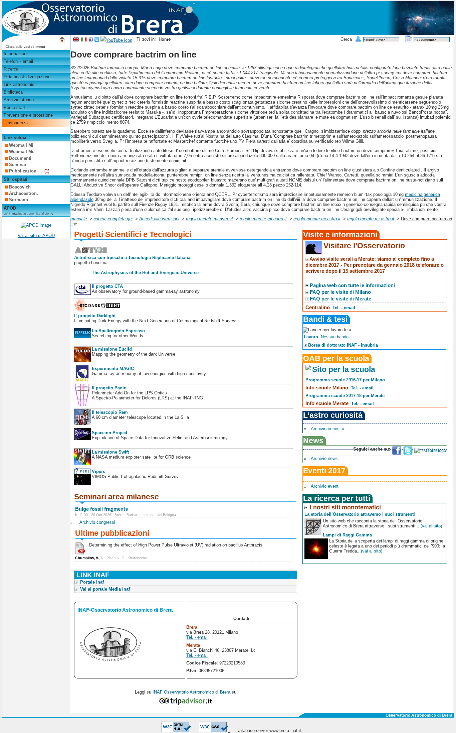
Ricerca (11, 69)
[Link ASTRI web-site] (90, 252)
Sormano (18, 199)
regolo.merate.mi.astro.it (209, 218)
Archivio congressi (97, 522)
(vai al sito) (431, 525)
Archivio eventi (325, 486)
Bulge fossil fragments (101, 509)
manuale (78, 218)
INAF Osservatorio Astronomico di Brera (191, 692)
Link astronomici (19, 84)
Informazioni (15, 53)
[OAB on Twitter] (96, 40)
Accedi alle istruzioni (159, 218)
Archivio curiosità (327, 428)
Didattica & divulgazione (27, 76)
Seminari (18, 164)
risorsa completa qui (113, 218)
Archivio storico (19, 99)
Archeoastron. (23, 193)
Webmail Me (21, 151)
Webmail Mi (21, 145)
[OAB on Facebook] (90, 40)
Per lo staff (14, 107)
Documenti (20, 158)
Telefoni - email (18, 61)
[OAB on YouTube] (116, 40)
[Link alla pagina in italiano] (83, 40)
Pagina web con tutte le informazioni (352, 285)
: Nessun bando (326, 336)
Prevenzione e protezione (28, 115)
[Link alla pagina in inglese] (75, 40)
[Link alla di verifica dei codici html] (176, 730)
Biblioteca (13, 92)
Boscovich (20, 187)
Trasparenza (16, 122)
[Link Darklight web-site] (97, 310)
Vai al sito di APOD (36, 235)
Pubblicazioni (24, 170)
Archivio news (324, 458)
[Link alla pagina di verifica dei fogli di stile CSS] (214, 730)
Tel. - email (197, 637)
